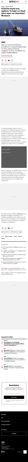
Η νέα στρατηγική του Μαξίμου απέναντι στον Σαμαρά (14, 247)
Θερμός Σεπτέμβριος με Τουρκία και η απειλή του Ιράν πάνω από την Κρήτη (14, 262)
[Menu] (2, 1)
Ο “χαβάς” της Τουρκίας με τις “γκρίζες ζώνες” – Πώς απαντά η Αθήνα (14, 251)
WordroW (3, 274)
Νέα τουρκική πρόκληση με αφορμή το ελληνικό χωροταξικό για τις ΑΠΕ (12, 259)
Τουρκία (20, 236)
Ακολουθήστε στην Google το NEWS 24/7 (10, 268)
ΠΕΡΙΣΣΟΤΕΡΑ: (4, 244)
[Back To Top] (25, 452)
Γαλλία (3, 73)
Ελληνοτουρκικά (9, 6)
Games (7, 272)
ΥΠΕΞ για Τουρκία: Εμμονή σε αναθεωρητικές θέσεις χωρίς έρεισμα (14, 255)
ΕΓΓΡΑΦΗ (14, 433)
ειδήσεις (10, 269)
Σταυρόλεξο (19, 272)
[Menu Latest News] (26, 1)
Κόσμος (3, 6)
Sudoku (24, 272)
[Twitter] (5, 60)
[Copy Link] (12, 60)
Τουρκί (11, 68)
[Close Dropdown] (26, 414)
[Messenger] (9, 60)
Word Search (9, 274)
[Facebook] (2, 60)
